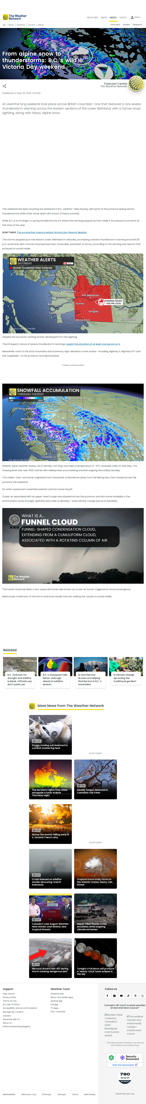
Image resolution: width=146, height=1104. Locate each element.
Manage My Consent (13, 1012)
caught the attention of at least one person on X (93, 344)
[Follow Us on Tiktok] (128, 996)
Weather (21, 24)
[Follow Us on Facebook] (107, 996)
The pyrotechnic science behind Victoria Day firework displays (52, 232)
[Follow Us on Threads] (135, 996)
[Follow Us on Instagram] (114, 996)
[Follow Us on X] (142, 996)
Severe (31, 24)
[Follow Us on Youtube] (121, 996)
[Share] (4, 86)
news (11, 24)
